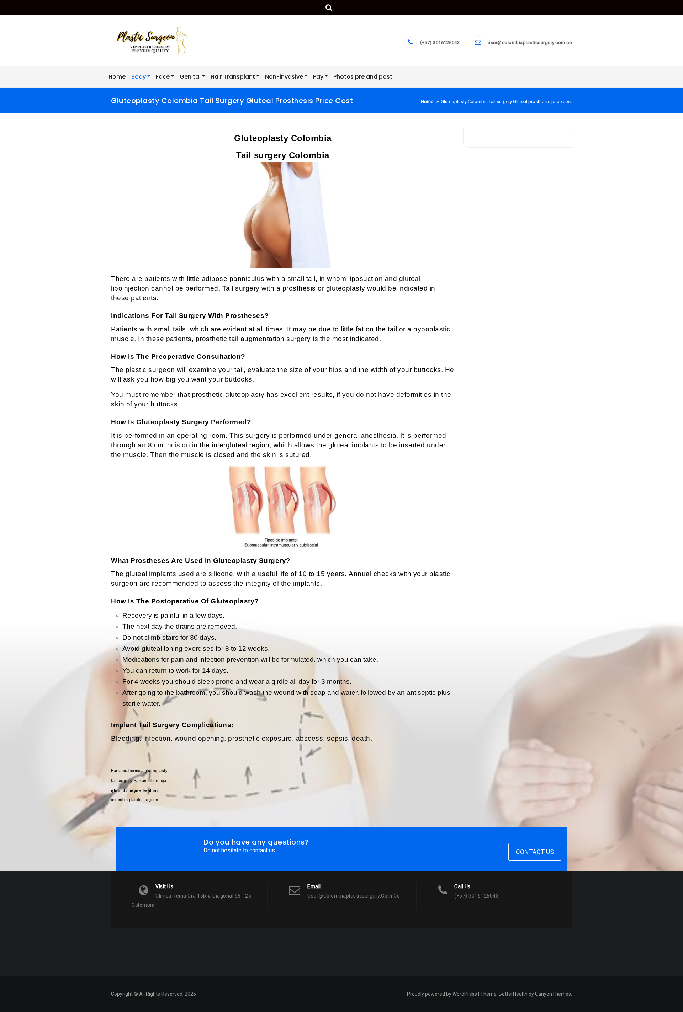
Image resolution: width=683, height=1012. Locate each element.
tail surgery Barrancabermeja (138, 780)
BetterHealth (513, 994)
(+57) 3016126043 (440, 42)
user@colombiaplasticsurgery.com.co (530, 42)
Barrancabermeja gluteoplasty (139, 770)
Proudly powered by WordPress (442, 994)
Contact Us (535, 852)
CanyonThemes (553, 994)
